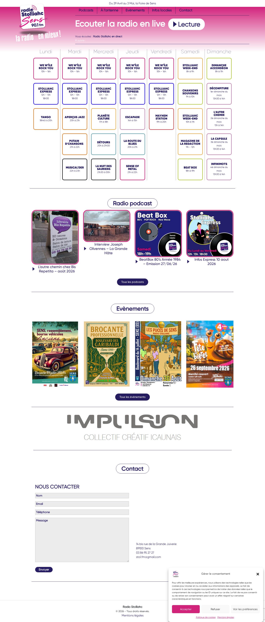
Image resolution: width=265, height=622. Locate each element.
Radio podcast (132, 203)
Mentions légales (225, 617)
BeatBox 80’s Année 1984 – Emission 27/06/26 (160, 261)
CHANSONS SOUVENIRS (190, 92)
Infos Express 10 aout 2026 (212, 261)
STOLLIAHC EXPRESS (46, 90)
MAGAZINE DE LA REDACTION (190, 142)
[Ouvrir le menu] (77, 32)
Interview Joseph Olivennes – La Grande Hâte (108, 248)
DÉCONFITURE (219, 88)
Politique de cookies (206, 617)
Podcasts (86, 10)
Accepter (186, 609)
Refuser (215, 609)
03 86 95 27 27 (145, 552)
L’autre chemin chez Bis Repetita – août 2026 (57, 269)
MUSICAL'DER (75, 167)
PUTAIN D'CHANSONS (74, 142)
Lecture (189, 24)
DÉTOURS (103, 142)
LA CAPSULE (219, 139)
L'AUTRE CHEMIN (219, 113)
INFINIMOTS (219, 164)
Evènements (135, 10)
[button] (258, 574)
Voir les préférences (245, 609)
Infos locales (162, 10)
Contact (185, 10)
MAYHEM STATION (161, 117)
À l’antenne (109, 10)
